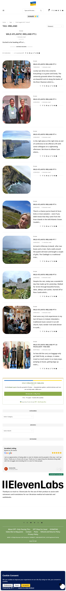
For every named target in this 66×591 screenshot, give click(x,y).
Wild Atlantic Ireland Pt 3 (44, 99)
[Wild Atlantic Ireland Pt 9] (17, 320)
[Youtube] (56, 10)
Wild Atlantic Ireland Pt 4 (44, 134)
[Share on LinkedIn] (31, 53)
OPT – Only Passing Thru (40, 402)
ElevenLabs (23, 492)
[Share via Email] (39, 53)
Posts (36, 532)
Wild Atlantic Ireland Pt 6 (44, 204)
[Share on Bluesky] (37, 53)
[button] (60, 469)
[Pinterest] (58, 10)
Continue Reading (21, 46)
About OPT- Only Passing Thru (19, 529)
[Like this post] (23, 53)
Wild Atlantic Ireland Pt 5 (44, 169)
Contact (28, 532)
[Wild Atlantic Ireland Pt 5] (17, 180)
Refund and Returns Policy (50, 532)
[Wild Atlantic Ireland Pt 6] (17, 215)
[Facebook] (52, 10)
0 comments (19, 53)
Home (4, 22)
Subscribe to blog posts (14, 532)
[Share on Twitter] (27, 53)
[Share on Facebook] (25, 53)
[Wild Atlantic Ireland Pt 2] (17, 74)
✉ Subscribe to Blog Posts (33, 394)
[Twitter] (60, 10)
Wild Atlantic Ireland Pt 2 (44, 64)
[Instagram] (54, 10)
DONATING (54, 529)
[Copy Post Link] (35, 53)
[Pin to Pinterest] (29, 53)
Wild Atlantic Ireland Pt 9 (44, 310)
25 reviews (14, 450)
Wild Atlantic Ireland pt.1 (21, 34)
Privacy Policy (33, 534)
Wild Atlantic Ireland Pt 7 (44, 239)
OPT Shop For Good (40, 529)
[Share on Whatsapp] (33, 53)
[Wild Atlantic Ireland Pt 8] (17, 285)
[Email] (62, 10)
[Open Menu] (3, 10)
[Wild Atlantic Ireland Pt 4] (17, 145)
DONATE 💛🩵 (33, 16)
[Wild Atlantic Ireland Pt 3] (17, 109)
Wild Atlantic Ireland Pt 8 (44, 274)
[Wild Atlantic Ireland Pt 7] (17, 250)
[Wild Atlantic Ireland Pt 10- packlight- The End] (17, 355)
